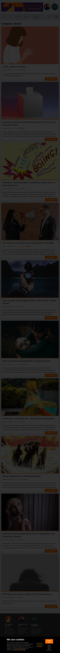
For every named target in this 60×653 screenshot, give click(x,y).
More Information (49, 649)
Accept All (49, 641)
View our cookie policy (19, 649)
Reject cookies (49, 646)
